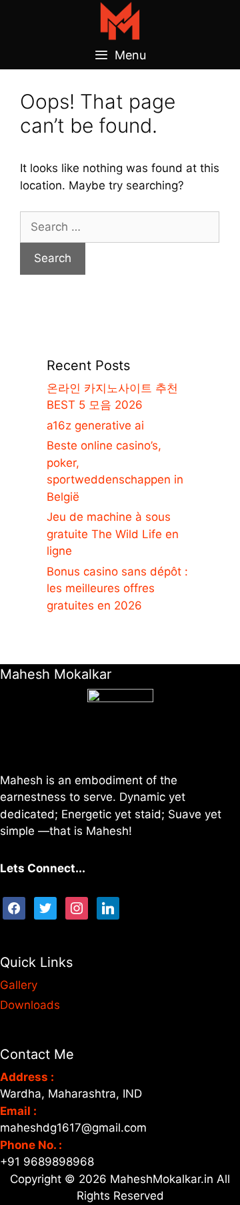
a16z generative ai (95, 425)
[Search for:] (119, 226)
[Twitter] (45, 907)
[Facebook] (14, 907)
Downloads (30, 1005)
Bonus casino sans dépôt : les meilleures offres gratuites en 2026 (117, 588)
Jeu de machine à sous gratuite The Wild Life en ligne (113, 533)
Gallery (18, 985)
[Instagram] (76, 907)
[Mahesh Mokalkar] (120, 20)
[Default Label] (108, 907)
